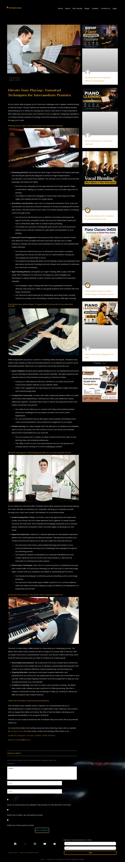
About (67, 8)
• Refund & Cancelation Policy (29, 853)
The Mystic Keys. (16, 731)
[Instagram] (34, 843)
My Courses (77, 8)
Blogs (87, 8)
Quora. (28, 740)
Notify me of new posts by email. (20, 825)
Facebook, (12, 735)
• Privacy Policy (13, 853)
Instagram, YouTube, (25, 735)
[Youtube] (44, 843)
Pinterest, (51, 735)
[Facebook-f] (15, 843)
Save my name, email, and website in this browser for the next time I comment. (39, 805)
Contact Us (105, 8)
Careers (95, 8)
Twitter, (45, 735)
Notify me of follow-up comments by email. (25, 815)
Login (114, 8)
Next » (104, 363)
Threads (17, 740)
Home (60, 8)
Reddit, (11, 740)
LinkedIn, (38, 735)
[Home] (54, 843)
